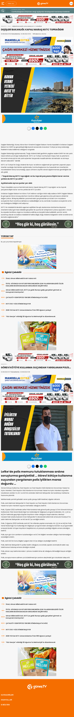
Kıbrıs (9, 26)
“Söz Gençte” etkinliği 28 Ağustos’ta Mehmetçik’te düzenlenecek (30, 316)
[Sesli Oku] (29, 128)
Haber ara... (11, 3)
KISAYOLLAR (6, 700)
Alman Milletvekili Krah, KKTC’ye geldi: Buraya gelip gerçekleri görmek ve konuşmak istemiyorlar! (33, 291)
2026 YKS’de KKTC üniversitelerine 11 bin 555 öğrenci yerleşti (28, 310)
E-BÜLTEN (5, 705)
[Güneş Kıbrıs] (43, 3)
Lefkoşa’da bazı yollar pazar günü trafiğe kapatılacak (32, 12)
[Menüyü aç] (3, 3)
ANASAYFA (3, 26)
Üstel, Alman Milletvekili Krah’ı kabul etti (21, 278)
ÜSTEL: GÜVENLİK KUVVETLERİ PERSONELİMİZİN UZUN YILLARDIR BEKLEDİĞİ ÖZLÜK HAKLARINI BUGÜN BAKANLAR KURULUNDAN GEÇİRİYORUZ (34, 285)
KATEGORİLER (7, 695)
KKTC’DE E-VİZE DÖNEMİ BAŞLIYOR (18, 304)
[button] (6, 10)
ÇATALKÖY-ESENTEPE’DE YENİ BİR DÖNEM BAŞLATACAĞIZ (27, 297)
